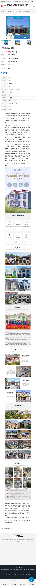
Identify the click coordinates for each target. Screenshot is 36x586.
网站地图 (28, 574)
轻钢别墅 (18, 11)
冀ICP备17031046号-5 (15, 569)
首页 (8, 11)
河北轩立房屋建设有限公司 (26, 569)
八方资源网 (14, 574)
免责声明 (18, 574)
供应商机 (12, 11)
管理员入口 (23, 574)
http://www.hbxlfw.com (6, 528)
